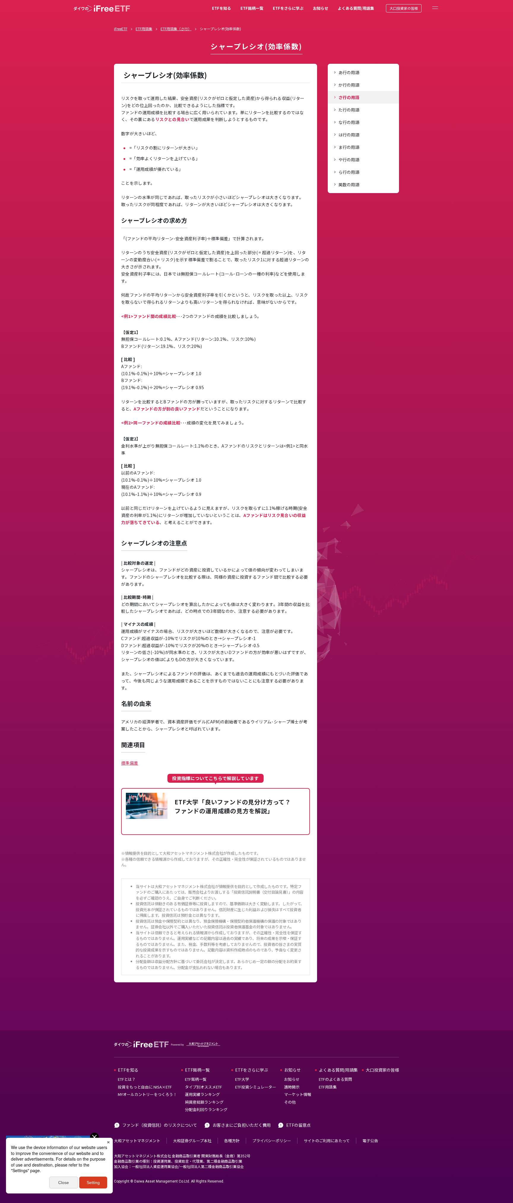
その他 (290, 1102)
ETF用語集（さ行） (176, 28)
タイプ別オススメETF (203, 1087)
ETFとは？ (127, 1079)
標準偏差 (129, 763)
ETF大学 (242, 1079)
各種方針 (232, 1140)
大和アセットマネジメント (137, 1140)
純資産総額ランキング (204, 1102)
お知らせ (320, 8)
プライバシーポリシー (271, 1140)
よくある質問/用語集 (356, 8)
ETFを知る (221, 8)
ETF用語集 (144, 28)
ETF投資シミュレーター (255, 1087)
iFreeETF (120, 28)
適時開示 (292, 1087)
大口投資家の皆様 (404, 8)
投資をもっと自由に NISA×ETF (145, 1087)
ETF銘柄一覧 (251, 8)
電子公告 (370, 1140)
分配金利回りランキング (206, 1109)
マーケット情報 (297, 1094)
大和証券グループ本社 (192, 1140)
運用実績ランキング (202, 1094)
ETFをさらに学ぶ (288, 8)
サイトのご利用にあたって (327, 1140)
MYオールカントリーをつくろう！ (147, 1094)
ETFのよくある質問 (335, 1079)
